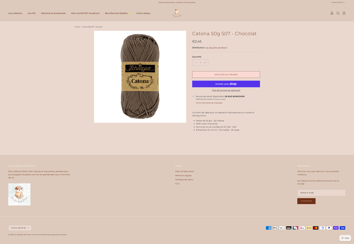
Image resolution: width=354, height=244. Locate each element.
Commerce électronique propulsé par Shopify (49, 235)
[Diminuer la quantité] (194, 63)
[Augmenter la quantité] (205, 63)
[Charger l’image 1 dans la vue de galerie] (140, 77)
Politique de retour (184, 179)
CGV (177, 183)
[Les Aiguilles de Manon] (177, 13)
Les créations (15, 13)
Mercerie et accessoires (53, 13)
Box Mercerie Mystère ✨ (118, 13)
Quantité (196, 57)
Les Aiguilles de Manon (216, 47)
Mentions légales (183, 175)
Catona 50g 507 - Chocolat (92, 27)
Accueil (77, 27)
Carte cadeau (143, 13)
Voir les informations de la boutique (209, 103)
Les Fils (32, 13)
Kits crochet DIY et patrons (85, 13)
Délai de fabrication (184, 171)
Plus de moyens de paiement (226, 90)
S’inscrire (306, 201)
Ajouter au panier (226, 74)
